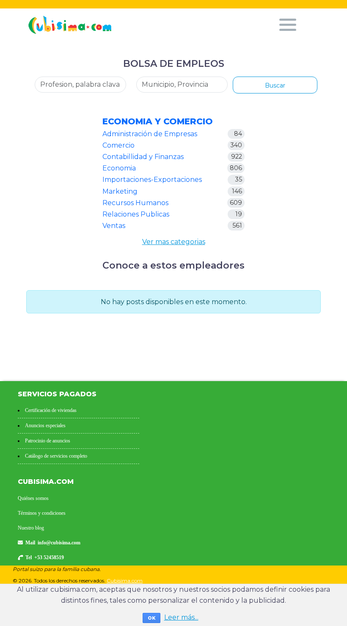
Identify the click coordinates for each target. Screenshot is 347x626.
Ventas (113, 226)
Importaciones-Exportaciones (152, 180)
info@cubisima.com (59, 543)
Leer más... (181, 617)
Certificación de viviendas (51, 410)
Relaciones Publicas (135, 214)
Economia (119, 168)
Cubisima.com (125, 580)
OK (151, 618)
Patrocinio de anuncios (47, 441)
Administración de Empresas (149, 134)
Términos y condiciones (42, 513)
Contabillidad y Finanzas (143, 157)
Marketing (120, 191)
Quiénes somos (33, 498)
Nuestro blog (31, 528)
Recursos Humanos (135, 203)
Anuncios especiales (45, 425)
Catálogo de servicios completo (56, 456)
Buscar (275, 85)
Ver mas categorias (173, 242)
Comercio (118, 145)
